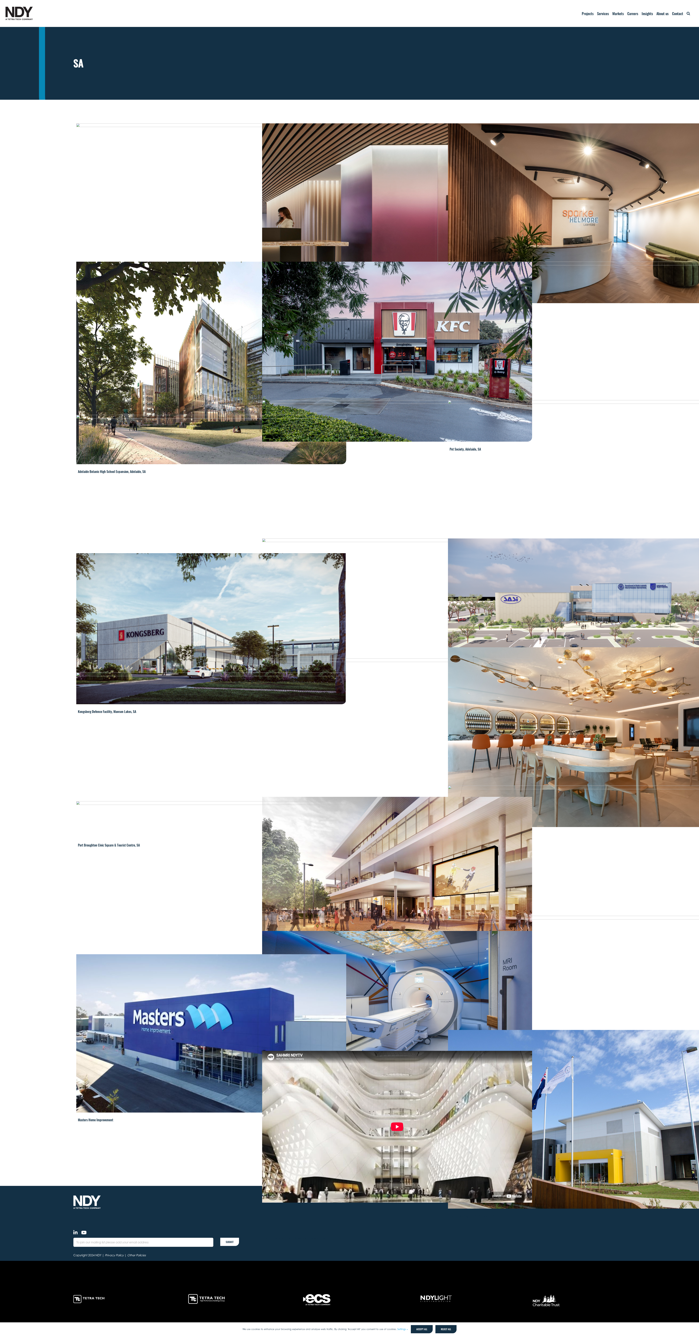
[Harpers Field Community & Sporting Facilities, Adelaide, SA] (397, 614)
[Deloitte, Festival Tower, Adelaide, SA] (397, 213)
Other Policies (136, 1255)
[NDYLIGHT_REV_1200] (436, 1295)
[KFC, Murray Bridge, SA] (397, 352)
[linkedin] (75, 1232)
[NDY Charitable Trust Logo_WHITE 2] (546, 1295)
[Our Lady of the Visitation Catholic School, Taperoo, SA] (397, 748)
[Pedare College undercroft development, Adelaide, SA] (211, 505)
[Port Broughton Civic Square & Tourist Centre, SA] (211, 755)
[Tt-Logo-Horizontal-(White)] (89, 1295)
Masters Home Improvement (95, 1119)
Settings (402, 1329)
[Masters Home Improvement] (211, 1033)
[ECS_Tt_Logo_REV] (316, 1295)
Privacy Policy (114, 1255)
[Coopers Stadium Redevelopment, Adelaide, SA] (211, 213)
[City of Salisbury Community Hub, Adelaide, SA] (397, 883)
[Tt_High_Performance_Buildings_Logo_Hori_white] (206, 1295)
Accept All (421, 1329)
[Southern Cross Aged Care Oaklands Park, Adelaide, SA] (211, 902)
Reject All (446, 1329)
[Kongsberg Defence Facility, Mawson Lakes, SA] (211, 628)
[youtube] (83, 1232)
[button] (688, 13)
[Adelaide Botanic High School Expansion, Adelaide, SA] (211, 363)
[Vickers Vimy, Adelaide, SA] (397, 490)
